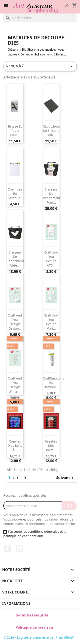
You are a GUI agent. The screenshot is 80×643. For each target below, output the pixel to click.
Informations (16, 603)
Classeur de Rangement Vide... (15, 258)
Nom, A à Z (40, 66)
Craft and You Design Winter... (15, 384)
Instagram (19, 548)
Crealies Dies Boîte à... (15, 445)
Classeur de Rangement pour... (51, 195)
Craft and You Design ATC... (51, 258)
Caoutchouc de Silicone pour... (51, 130)
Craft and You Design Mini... (51, 321)
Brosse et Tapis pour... (15, 130)
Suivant (65, 478)
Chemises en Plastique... (15, 193)
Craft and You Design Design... (15, 321)
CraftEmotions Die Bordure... (53, 382)
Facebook (7, 548)
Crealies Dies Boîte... (51, 445)
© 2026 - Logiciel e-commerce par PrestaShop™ (39, 637)
